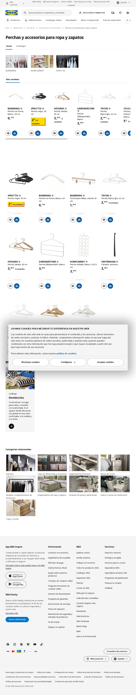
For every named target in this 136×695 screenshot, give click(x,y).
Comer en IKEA (66, 2)
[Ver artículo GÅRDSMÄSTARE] (85, 96)
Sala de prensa (82, 616)
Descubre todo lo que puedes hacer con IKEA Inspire (25, 567)
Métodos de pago (56, 562)
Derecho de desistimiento (59, 594)
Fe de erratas (54, 622)
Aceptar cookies (105, 362)
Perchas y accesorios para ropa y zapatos (81, 28)
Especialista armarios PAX (116, 573)
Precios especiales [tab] (112, 20)
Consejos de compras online (60, 581)
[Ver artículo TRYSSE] (108, 96)
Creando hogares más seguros (85, 604)
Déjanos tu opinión (56, 627)
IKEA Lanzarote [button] (13, 3)
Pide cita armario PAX (102, 2)
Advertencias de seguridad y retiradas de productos (60, 615)
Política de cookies (44, 672)
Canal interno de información (70, 677)
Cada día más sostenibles (87, 598)
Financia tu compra (113, 583)
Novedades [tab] (71, 20)
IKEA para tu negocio (51, 2)
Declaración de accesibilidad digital (38, 681)
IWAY (78, 631)
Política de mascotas (13, 681)
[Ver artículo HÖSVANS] (62, 96)
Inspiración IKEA (83, 578)
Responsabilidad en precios (45, 677)
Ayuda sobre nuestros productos (57, 574)
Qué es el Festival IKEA (86, 636)
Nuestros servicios (113, 552)
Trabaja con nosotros (85, 562)
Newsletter (81, 611)
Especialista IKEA (112, 568)
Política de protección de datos (89, 672)
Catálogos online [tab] (54, 20)
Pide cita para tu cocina (83, 2)
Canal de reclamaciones (93, 677)
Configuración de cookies (64, 672)
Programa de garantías (58, 599)
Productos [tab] (15, 20)
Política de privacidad (112, 672)
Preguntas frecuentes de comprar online (58, 587)
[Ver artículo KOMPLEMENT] (83, 244)
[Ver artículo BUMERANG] (16, 96)
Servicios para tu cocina (115, 562)
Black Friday (81, 626)
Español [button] (124, 2)
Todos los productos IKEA (87, 568)
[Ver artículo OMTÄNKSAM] (114, 244)
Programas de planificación (116, 578)
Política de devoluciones (114, 677)
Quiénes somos (83, 552)
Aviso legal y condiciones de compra (20, 672)
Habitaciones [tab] (35, 20)
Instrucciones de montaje (59, 604)
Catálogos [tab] (21, 46)
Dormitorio (31, 28)
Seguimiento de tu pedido (59, 557)
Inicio (7, 28)
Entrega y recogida (113, 557)
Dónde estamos (83, 557)
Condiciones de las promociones (18, 677)
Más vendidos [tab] (12, 79)
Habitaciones (18, 28)
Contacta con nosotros (58, 552)
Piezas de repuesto (56, 609)
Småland (108, 588)
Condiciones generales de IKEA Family (69, 681)
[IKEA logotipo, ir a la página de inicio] (12, 12)
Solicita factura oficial (57, 568)
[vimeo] (28, 644)
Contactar (71, 5)
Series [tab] (9, 46)
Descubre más (12, 613)
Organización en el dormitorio (50, 28)
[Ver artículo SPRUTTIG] (39, 96)
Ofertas (79, 583)
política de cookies (66, 354)
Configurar (66, 362)
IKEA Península (82, 621)
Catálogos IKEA (83, 573)
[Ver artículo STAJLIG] (21, 311)
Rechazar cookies (31, 362)
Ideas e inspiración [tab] (90, 20)
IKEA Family (37, 2)
